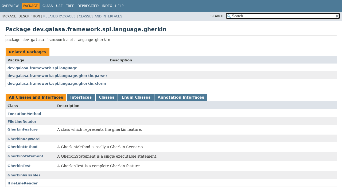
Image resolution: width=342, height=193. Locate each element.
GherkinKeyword (23, 139)
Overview (10, 6)
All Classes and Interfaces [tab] (36, 97)
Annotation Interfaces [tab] (181, 97)
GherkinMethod (22, 147)
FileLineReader (21, 122)
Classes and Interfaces (100, 16)
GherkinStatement (25, 156)
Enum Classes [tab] (136, 97)
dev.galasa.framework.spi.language (42, 68)
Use (59, 6)
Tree (70, 6)
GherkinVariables (24, 175)
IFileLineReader (22, 183)
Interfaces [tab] (81, 97)
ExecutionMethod (24, 114)
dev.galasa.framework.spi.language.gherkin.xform (56, 83)
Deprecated (88, 6)
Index (107, 6)
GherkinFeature (22, 129)
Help (119, 6)
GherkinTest (19, 166)
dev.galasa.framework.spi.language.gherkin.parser (57, 76)
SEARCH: (217, 16)
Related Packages (59, 16)
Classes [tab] (106, 97)
